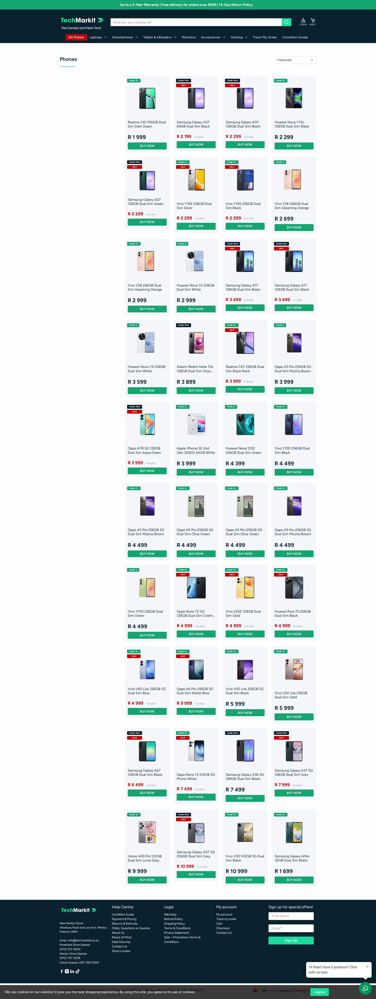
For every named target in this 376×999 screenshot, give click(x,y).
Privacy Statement (176, 933)
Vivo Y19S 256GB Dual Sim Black (243, 206)
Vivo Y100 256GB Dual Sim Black (292, 450)
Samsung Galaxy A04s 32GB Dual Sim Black (292, 858)
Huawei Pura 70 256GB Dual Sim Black (293, 613)
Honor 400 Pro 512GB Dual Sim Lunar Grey (145, 858)
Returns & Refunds (125, 923)
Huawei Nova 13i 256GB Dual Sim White (195, 287)
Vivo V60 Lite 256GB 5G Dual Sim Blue (147, 691)
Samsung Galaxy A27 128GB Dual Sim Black (145, 772)
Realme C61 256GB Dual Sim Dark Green (147, 124)
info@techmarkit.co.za (83, 940)
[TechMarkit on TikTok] (78, 972)
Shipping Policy (174, 923)
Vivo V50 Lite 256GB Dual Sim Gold (291, 695)
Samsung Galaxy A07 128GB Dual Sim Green (145, 202)
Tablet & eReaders (157, 37)
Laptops (96, 37)
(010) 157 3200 (70, 949)
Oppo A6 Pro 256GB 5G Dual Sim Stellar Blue (195, 691)
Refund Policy (173, 919)
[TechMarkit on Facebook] (62, 972)
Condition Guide (295, 37)
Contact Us (119, 946)
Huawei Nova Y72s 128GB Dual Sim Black (292, 124)
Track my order (226, 919)
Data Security (121, 942)
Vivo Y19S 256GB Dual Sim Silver (194, 206)
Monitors (189, 37)
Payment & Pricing (124, 919)
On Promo (76, 37)
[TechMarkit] (82, 22)
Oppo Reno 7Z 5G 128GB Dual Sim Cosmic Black (196, 613)
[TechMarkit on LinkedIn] (72, 972)
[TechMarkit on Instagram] (67, 972)
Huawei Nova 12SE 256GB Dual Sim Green (244, 450)
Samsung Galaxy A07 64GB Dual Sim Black (193, 124)
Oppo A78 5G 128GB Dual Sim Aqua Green (144, 450)
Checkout (223, 928)
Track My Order (265, 37)
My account (224, 914)
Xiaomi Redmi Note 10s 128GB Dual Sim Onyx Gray (195, 369)
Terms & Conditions (177, 928)
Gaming (237, 37)
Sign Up (291, 940)
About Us (118, 933)
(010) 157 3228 (70, 958)
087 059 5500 (89, 962)
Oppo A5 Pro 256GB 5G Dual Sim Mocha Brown (293, 369)
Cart (219, 923)
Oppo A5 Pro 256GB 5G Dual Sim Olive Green (195, 532)
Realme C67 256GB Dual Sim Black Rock (245, 369)
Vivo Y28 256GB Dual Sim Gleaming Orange (292, 206)
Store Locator (121, 951)
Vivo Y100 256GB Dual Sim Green (145, 613)
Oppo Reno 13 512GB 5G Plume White (196, 777)
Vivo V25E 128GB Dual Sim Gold (243, 613)
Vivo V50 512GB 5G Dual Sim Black (245, 858)
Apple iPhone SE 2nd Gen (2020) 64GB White (196, 450)
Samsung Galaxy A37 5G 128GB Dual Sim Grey (294, 772)
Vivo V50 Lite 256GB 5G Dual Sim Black (245, 691)
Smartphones (122, 37)
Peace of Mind (121, 937)
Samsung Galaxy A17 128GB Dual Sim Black (243, 287)
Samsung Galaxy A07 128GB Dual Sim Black (243, 124)
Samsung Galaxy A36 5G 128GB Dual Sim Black (245, 777)
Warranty (170, 914)
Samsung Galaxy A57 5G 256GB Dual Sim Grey (196, 854)
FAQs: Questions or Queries (131, 928)
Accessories (211, 37)
